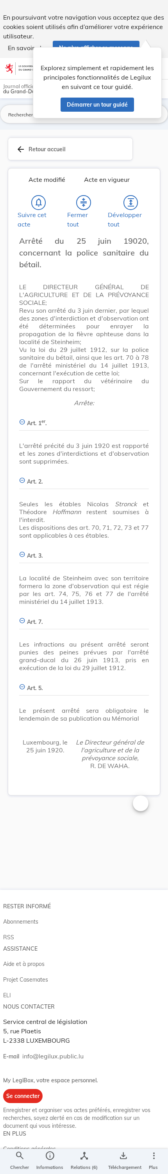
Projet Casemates (25, 979)
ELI (7, 995)
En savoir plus (28, 48)
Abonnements (20, 921)
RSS (8, 937)
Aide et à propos (24, 963)
